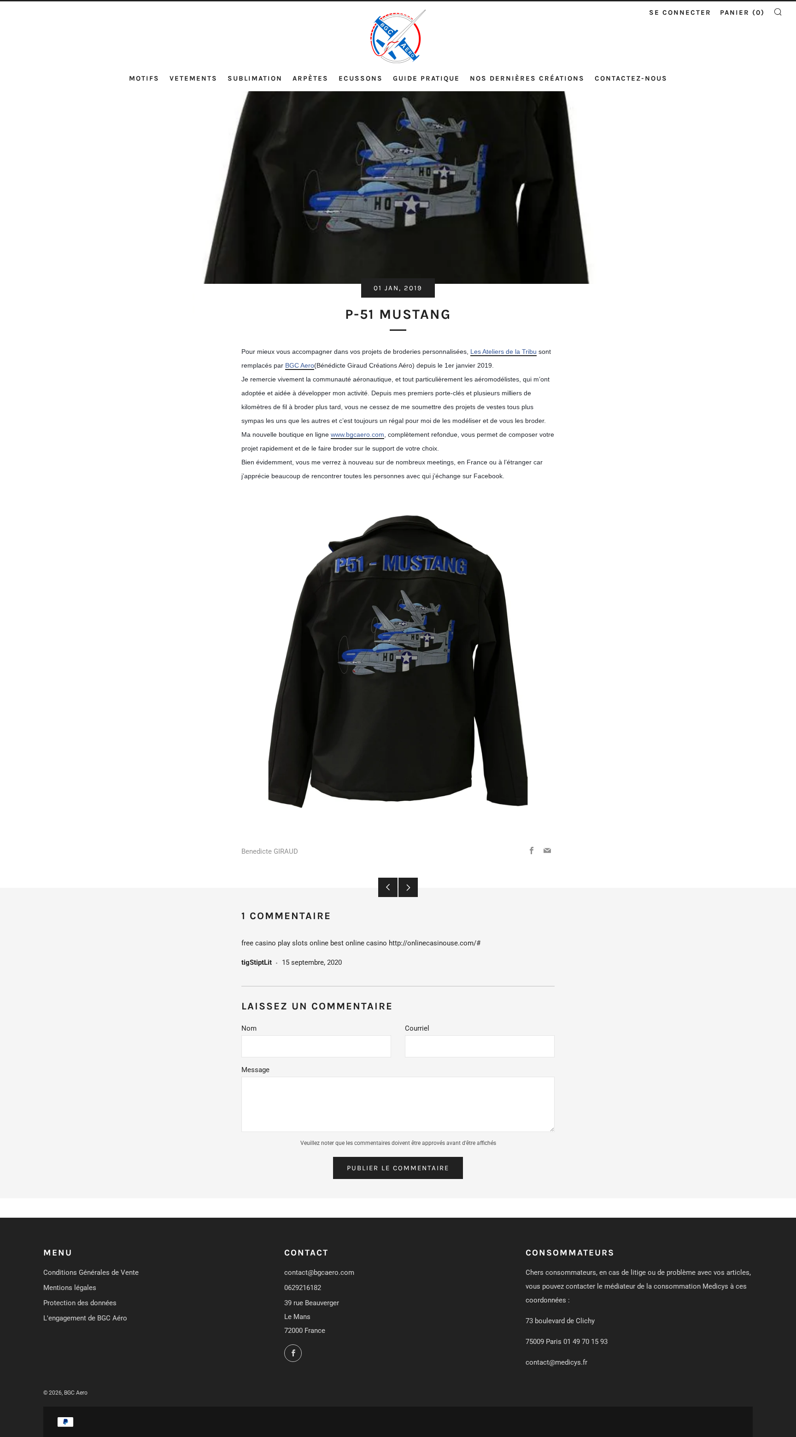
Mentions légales (69, 1288)
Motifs (144, 78)
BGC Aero (299, 365)
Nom (249, 1028)
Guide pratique (426, 78)
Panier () (742, 12)
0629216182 (302, 1288)
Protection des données (80, 1303)
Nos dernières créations (527, 78)
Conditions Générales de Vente (91, 1272)
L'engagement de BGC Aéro (85, 1318)
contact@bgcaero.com (319, 1272)
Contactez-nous (631, 78)
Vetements (193, 78)
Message (255, 1070)
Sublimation (255, 78)
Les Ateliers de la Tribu (503, 351)
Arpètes (310, 78)
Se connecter (680, 12)
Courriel (417, 1028)
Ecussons (361, 78)
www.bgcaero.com (357, 434)
